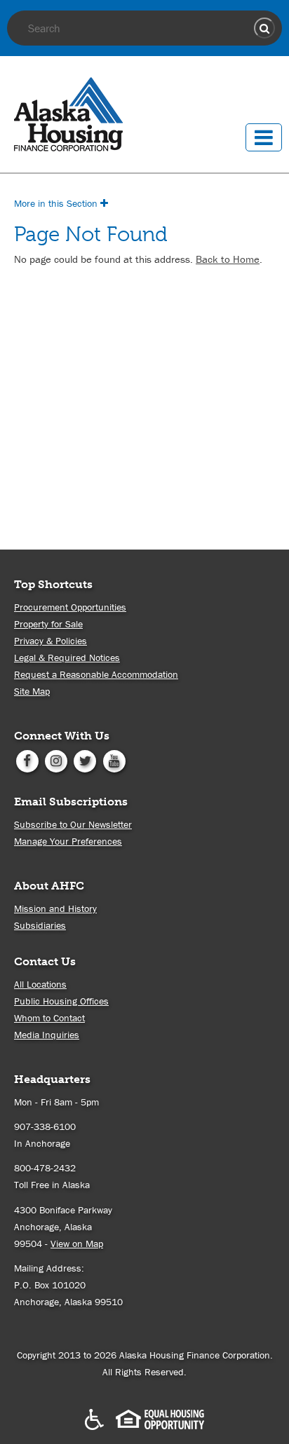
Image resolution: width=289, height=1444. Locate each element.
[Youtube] (114, 760)
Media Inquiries (46, 1034)
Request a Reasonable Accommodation (96, 674)
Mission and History (55, 908)
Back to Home (228, 259)
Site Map (32, 691)
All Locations (40, 984)
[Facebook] (27, 760)
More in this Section (57, 203)
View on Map (77, 1243)
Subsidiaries (40, 925)
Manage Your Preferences (68, 841)
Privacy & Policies (50, 640)
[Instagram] (56, 760)
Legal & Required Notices (67, 657)
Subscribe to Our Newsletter (73, 824)
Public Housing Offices (61, 1001)
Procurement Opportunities (70, 607)
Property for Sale (48, 624)
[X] (85, 760)
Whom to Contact (49, 1018)
